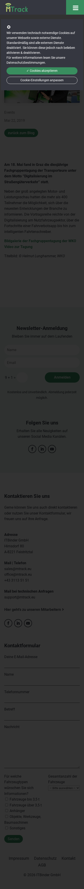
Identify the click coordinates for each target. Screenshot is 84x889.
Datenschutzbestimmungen (25, 62)
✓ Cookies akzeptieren (42, 70)
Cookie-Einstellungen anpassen (42, 80)
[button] (75, 7)
